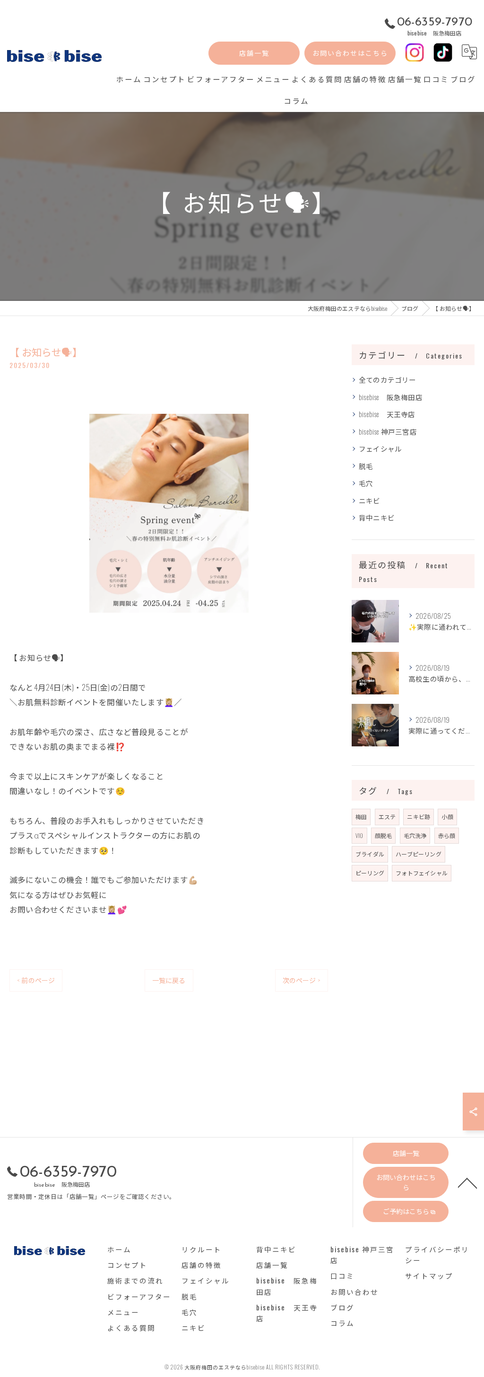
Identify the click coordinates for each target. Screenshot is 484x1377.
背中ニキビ (377, 517)
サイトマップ (429, 1276)
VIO (359, 835)
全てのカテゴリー (387, 380)
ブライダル (369, 854)
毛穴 (366, 483)
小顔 (447, 817)
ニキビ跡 (418, 817)
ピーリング (369, 873)
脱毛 (366, 466)
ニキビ (369, 500)
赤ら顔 (447, 835)
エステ (387, 817)
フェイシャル (380, 448)
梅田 (361, 817)
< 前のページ (36, 980)
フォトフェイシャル (422, 873)
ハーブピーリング (418, 854)
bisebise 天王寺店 (387, 414)
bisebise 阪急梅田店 (391, 397)
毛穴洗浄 (415, 835)
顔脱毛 (383, 835)
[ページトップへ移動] (467, 1182)
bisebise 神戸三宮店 (388, 431)
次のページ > (301, 980)
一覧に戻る (169, 980)
